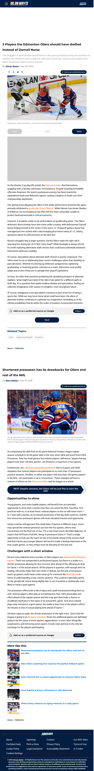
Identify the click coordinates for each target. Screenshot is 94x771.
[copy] (22, 72)
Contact (50, 739)
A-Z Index (78, 748)
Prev (14, 131)
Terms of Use (80, 744)
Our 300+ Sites (81, 739)
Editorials (19, 348)
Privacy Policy (53, 744)
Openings (31, 739)
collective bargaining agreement (39, 467)
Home (10, 348)
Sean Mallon (12, 380)
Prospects (39, 337)
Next (79, 131)
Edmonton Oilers (53, 185)
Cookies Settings (14, 753)
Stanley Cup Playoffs (24, 337)
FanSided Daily (13, 744)
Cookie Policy (12, 748)
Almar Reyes (12, 66)
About (9, 739)
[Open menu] (6, 3)
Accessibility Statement (58, 748)
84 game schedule (37, 617)
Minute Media (18, 760)
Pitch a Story (33, 744)
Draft (11, 337)
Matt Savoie (73, 574)
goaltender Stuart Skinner (40, 208)
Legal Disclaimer (35, 748)
